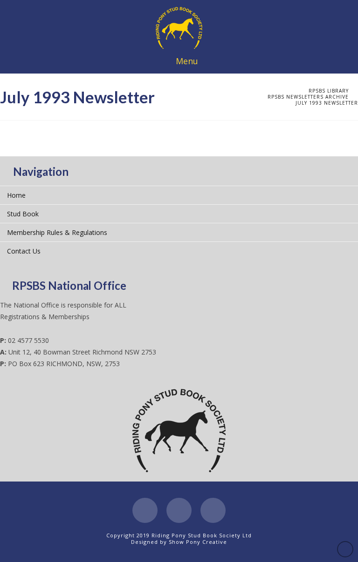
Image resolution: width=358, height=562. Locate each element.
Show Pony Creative (198, 541)
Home (16, 195)
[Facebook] (145, 510)
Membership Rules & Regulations (57, 232)
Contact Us (24, 251)
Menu (187, 61)
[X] (179, 510)
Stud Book (23, 213)
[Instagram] (213, 510)
